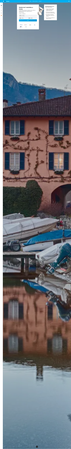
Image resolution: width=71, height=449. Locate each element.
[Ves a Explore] (1, 11)
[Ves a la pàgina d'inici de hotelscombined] (6, 1)
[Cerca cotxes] (1, 7)
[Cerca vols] (1, 4)
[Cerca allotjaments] (1, 5)
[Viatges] (1, 13)
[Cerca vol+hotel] (1, 9)
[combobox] (22, 13)
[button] (1, 1)
